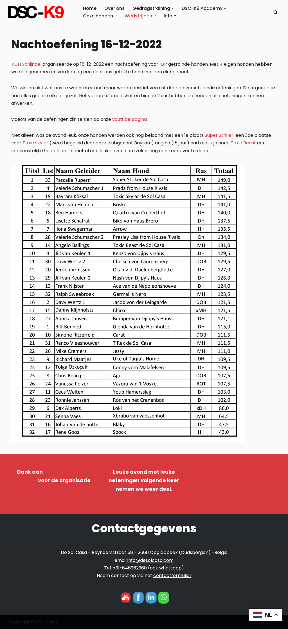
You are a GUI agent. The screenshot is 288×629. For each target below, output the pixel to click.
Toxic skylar (35, 143)
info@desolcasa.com (150, 560)
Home (89, 8)
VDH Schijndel (26, 64)
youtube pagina (129, 119)
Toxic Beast (244, 143)
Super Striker (219, 135)
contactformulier (172, 575)
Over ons (114, 8)
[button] (173, 8)
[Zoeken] (275, 12)
